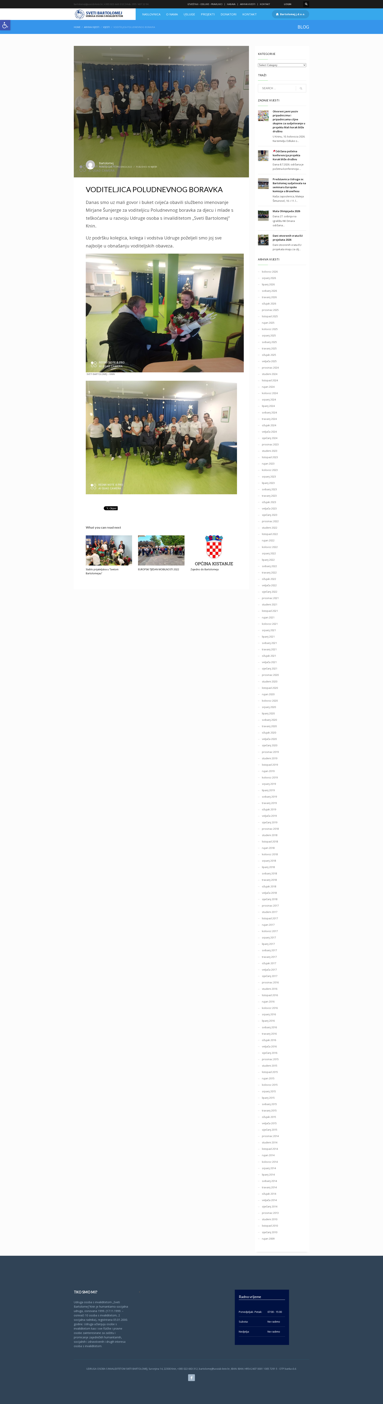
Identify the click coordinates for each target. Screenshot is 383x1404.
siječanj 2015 (269, 1129)
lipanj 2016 (268, 1020)
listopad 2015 (270, 1072)
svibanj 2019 (269, 796)
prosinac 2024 (270, 367)
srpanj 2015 (269, 1091)
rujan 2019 (268, 771)
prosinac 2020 (270, 675)
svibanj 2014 (269, 1181)
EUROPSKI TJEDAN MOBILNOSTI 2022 (158, 569)
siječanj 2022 (269, 591)
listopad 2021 (270, 611)
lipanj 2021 (268, 636)
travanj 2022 (269, 572)
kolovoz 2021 (270, 624)
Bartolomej (106, 163)
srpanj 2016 (269, 1014)
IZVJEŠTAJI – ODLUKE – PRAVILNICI (205, 4)
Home (77, 27)
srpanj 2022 (269, 553)
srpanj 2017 (269, 937)
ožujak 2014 (269, 1193)
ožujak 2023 (269, 502)
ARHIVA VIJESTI (247, 4)
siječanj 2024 (269, 438)
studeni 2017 (269, 912)
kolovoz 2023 (270, 470)
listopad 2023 (270, 457)
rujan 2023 (268, 463)
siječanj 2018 (269, 899)
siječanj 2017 (269, 976)
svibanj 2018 (269, 873)
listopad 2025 (270, 316)
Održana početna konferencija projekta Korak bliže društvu (286, 155)
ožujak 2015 (269, 1117)
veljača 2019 (269, 816)
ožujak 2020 (269, 732)
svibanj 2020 (269, 720)
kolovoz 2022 (270, 547)
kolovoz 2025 (270, 329)
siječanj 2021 (269, 668)
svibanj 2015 (269, 1104)
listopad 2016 (270, 995)
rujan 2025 (268, 322)
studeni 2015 (269, 1065)
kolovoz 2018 (270, 854)
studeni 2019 (269, 758)
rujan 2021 (268, 617)
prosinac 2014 (270, 1136)
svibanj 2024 (269, 412)
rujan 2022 (268, 540)
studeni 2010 (269, 1219)
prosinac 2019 (270, 752)
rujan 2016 (268, 1001)
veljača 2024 (269, 431)
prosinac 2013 (270, 1213)
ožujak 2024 (269, 425)
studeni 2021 (269, 604)
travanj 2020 (269, 726)
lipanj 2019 (268, 790)
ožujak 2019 (269, 809)
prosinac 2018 (270, 829)
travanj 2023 (269, 495)
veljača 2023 (269, 508)
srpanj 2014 (269, 1168)
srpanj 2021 (269, 630)
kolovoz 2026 (270, 271)
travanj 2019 (269, 803)
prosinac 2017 (270, 905)
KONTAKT (265, 4)
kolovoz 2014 (270, 1162)
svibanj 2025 (269, 342)
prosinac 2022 (270, 521)
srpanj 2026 (269, 278)
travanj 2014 (269, 1187)
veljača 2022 (269, 585)
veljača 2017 (269, 969)
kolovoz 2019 (270, 777)
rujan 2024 (268, 387)
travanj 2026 (269, 297)
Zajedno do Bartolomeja (205, 569)
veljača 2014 (269, 1200)
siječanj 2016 (269, 1053)
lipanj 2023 (268, 483)
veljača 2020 (269, 739)
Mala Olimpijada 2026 (286, 211)
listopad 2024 (270, 380)
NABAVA (231, 4)
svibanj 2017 (269, 950)
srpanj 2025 (269, 335)
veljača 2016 (269, 1046)
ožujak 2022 (269, 579)
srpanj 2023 (269, 476)
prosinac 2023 (270, 444)
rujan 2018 (268, 848)
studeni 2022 (269, 527)
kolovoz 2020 (270, 700)
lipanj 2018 (268, 867)
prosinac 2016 (270, 982)
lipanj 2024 (268, 406)
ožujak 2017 (269, 963)
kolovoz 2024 (270, 393)
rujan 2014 (268, 1155)
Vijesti (106, 27)
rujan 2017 (268, 924)
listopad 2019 (270, 764)
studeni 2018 (269, 835)
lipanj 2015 (268, 1097)
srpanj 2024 (269, 399)
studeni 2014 (269, 1142)
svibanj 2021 (269, 643)
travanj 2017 (269, 957)
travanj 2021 (269, 649)
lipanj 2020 (268, 713)
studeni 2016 (269, 989)
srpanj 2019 (269, 784)
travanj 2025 (269, 348)
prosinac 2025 (270, 310)
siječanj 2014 (269, 1206)
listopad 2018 (270, 841)
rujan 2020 (268, 694)
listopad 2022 (270, 534)
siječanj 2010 (269, 1232)
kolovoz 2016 (270, 1008)
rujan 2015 (268, 1078)
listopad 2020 (270, 688)
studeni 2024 (269, 374)
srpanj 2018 (269, 860)
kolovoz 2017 (270, 931)
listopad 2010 (270, 1225)
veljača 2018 (269, 893)
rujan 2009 (268, 1238)
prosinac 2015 (270, 1059)
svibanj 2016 (269, 1027)
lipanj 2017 (268, 944)
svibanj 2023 (269, 489)
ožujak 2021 (269, 656)
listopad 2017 (270, 918)
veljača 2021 (269, 662)
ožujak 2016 (269, 1040)
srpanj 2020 (269, 707)
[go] (301, 88)
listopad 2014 (270, 1149)
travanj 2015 (269, 1110)
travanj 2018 (269, 880)
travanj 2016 (269, 1033)
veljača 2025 (269, 361)
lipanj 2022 (268, 560)
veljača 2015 (269, 1123)
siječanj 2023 (269, 515)
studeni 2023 (269, 451)
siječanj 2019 (269, 822)
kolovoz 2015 (270, 1085)
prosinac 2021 (270, 598)
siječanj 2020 (269, 745)
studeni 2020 (269, 681)
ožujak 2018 (269, 886)
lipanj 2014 (268, 1174)
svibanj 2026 (269, 291)
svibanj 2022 (269, 566)
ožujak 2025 (269, 355)
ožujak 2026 (269, 303)
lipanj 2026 (268, 284)
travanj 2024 (269, 419)
